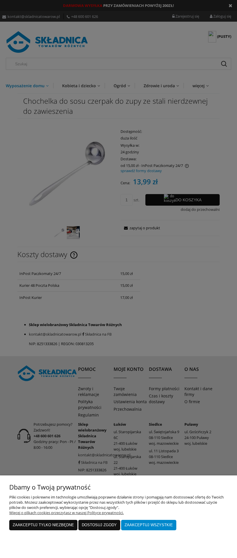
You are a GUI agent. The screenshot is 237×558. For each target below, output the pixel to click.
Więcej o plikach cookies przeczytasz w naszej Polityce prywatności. (66, 512)
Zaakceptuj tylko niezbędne (43, 525)
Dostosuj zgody (99, 525)
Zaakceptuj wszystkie (149, 525)
